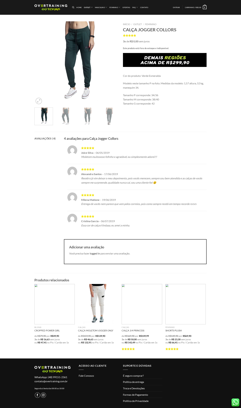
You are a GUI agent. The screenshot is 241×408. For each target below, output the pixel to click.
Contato (144, 7)
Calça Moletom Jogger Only (95, 330)
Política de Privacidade (136, 400)
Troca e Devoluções (134, 388)
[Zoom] (39, 101)
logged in (95, 253)
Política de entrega (133, 381)
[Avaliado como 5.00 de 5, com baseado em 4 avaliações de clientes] (165, 35)
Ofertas (126, 7)
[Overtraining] (50, 7)
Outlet (87, 7)
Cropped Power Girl (47, 330)
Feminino (113, 7)
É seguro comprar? (133, 375)
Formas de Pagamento (135, 394)
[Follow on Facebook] (37, 395)
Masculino (100, 7)
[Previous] (40, 63)
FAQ (134, 7)
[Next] (112, 63)
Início (126, 24)
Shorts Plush (173, 330)
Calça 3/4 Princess (133, 330)
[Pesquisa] (73, 7)
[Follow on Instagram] (43, 395)
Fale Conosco (86, 375)
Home (79, 7)
